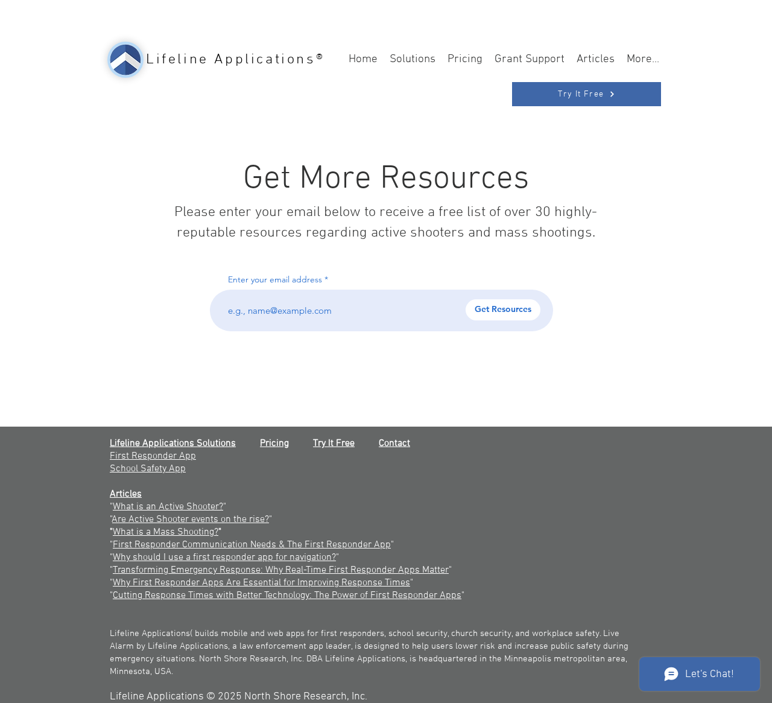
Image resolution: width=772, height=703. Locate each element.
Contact (394, 443)
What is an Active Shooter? (168, 507)
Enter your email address (275, 279)
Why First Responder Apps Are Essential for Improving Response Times (261, 583)
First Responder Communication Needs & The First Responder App (252, 545)
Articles (126, 494)
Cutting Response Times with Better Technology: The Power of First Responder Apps (287, 596)
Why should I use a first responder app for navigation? (224, 558)
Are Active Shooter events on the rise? (190, 520)
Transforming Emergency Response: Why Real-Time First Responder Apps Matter (281, 570)
